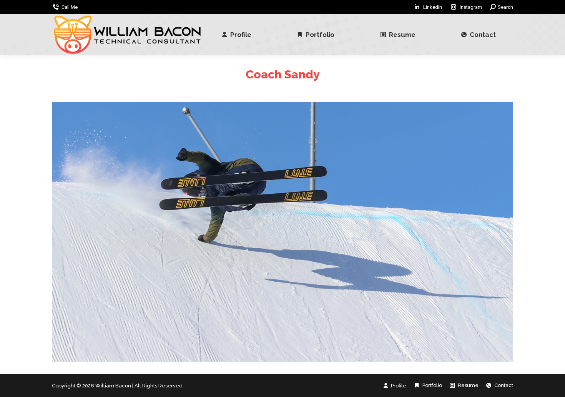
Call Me (69, 7)
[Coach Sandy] (282, 232)
